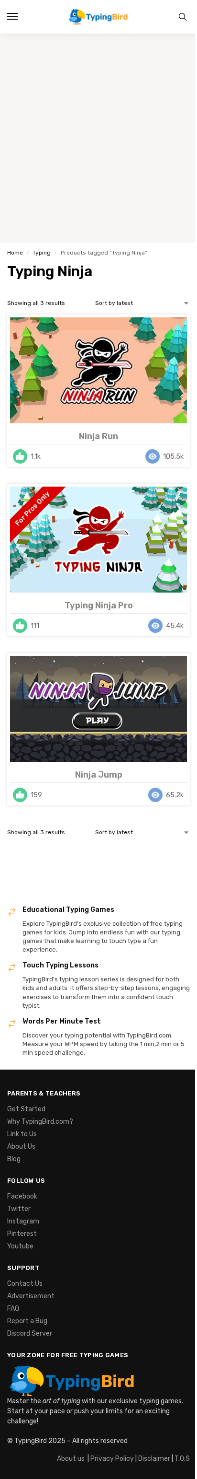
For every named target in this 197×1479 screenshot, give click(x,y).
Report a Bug (27, 1321)
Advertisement (31, 1296)
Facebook (22, 1196)
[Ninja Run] (98, 370)
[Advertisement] (98, 138)
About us (71, 1459)
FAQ (13, 1308)
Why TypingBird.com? (40, 1122)
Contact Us (25, 1284)
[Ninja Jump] (98, 709)
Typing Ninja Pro (99, 605)
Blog (14, 1159)
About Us (21, 1146)
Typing (42, 252)
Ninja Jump (98, 774)
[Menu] (21, 17)
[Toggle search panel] (182, 17)
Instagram (23, 1221)
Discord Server (29, 1333)
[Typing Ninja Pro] (98, 540)
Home (15, 252)
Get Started (26, 1109)
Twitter (19, 1209)
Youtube (20, 1246)
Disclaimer (154, 1459)
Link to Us (22, 1134)
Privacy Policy (112, 1459)
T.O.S (182, 1459)
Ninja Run (98, 436)
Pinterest (22, 1234)
